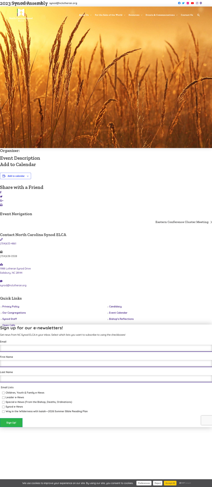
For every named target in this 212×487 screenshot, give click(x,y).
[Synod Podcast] (201, 3)
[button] (198, 15)
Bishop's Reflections (121, 318)
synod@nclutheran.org (63, 3)
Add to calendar (16, 175)
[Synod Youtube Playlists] (192, 3)
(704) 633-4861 (22, 3)
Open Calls (8, 325)
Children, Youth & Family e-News (25, 392)
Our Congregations (14, 312)
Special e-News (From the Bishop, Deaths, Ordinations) (39, 402)
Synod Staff (9, 318)
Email (3, 341)
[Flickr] (188, 3)
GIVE (40, 3)
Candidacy (115, 306)
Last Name (6, 372)
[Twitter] (183, 3)
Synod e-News (14, 406)
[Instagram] (197, 3)
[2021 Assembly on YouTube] (21, 293)
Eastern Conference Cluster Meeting (182, 222)
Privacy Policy (10, 306)
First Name (6, 357)
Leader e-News (15, 397)
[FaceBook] (179, 3)
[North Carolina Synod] (21, 14)
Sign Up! (11, 422)
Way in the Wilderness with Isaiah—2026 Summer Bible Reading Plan (47, 411)
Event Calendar (118, 312)
